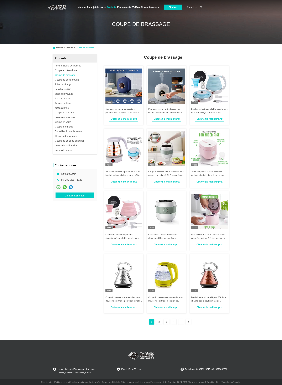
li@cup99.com (68, 174)
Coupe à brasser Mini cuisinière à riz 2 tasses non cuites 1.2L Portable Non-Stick (166, 175)
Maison (82, 7)
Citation (172, 7)
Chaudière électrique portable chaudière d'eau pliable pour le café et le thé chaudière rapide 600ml (123, 238)
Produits (111, 7)
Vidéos (136, 7)
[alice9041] (70, 187)
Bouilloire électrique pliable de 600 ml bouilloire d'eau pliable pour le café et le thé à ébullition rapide (122, 175)
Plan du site (46, 382)
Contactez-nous (150, 7)
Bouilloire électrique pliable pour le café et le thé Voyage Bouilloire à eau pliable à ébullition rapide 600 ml (209, 112)
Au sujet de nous (96, 7)
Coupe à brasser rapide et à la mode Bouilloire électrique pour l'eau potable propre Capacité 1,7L (123, 300)
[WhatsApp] (58, 187)
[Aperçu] (57, 7)
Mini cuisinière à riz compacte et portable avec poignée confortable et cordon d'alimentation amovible (122, 112)
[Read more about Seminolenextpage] (181, 322)
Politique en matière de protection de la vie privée (77, 382)
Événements (124, 7)
